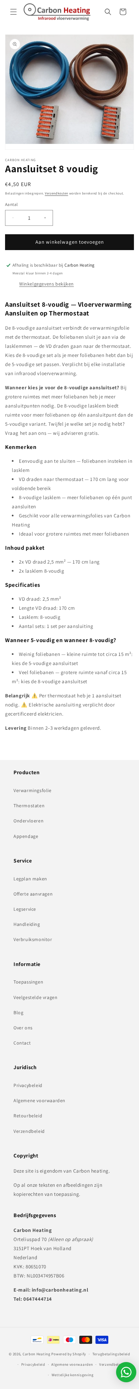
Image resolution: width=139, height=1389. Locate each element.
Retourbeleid (27, 1116)
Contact (22, 1043)
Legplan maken (30, 879)
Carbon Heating (37, 1354)
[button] (13, 11)
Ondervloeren (28, 821)
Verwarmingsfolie (32, 790)
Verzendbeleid (29, 1131)
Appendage (25, 836)
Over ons (23, 1028)
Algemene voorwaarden (39, 1100)
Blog (18, 1012)
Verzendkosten (56, 193)
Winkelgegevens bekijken (46, 284)
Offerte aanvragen (33, 894)
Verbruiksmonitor (32, 939)
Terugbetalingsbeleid (111, 1354)
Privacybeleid (28, 1085)
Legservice (24, 909)
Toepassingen (28, 982)
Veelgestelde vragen (35, 997)
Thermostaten (29, 806)
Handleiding (26, 924)
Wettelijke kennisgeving (73, 1374)
